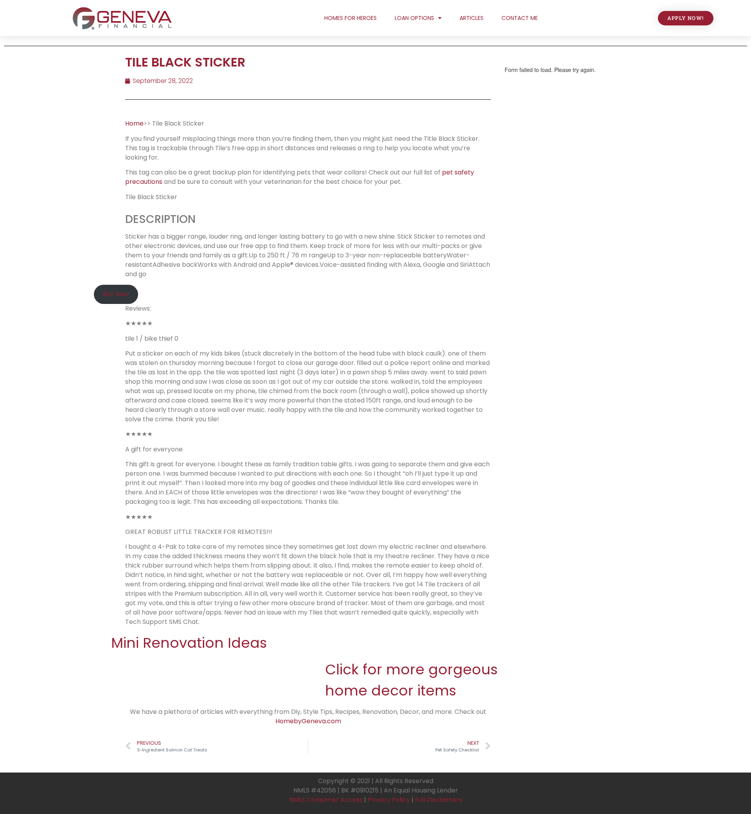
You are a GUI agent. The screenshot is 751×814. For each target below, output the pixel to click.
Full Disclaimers (438, 799)
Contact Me (519, 18)
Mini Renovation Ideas (189, 643)
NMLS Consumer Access (326, 799)
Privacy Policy (389, 799)
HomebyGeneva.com (308, 721)
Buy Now (116, 293)
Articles (471, 18)
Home (134, 123)
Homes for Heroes (350, 18)
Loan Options (414, 18)
